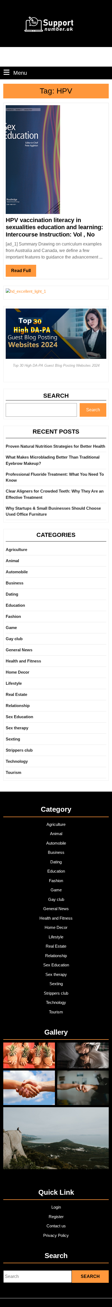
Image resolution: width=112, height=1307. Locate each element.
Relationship (18, 705)
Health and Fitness (23, 661)
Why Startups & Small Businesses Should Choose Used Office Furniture (53, 511)
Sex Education (19, 716)
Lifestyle (14, 683)
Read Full (23, 272)
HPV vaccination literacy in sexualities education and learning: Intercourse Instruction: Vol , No (54, 227)
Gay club (14, 638)
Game (11, 627)
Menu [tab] (20, 73)
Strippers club (19, 750)
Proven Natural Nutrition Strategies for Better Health (55, 446)
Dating (12, 594)
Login (56, 1207)
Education (15, 605)
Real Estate (16, 694)
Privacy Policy (56, 1235)
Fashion (13, 616)
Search (56, 395)
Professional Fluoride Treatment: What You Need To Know (55, 477)
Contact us (56, 1226)
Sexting (13, 739)
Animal (12, 560)
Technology (17, 761)
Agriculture (16, 549)
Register (56, 1216)
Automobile (17, 572)
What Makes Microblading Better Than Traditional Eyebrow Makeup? (52, 460)
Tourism (13, 772)
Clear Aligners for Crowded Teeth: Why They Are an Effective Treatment (55, 494)
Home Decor (17, 672)
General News (19, 650)
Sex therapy (17, 728)
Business (14, 583)
